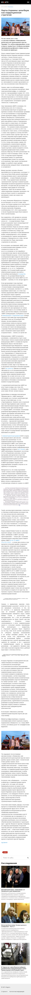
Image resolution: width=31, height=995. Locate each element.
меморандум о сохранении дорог (13, 315)
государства (21, 274)
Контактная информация (16, 991)
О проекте (4, 991)
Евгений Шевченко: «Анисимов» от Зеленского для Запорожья (13, 890)
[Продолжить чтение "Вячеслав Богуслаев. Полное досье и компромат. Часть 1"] (15, 913)
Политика (10, 7)
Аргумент (4, 842)
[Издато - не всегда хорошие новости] (5, 2)
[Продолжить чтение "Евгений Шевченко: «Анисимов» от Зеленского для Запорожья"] (15, 877)
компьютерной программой (11, 436)
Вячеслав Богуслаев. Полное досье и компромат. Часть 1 (13, 925)
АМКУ (5, 852)
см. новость (9, 368)
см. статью (21, 449)
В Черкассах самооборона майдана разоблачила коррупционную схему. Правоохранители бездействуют (14, 968)
